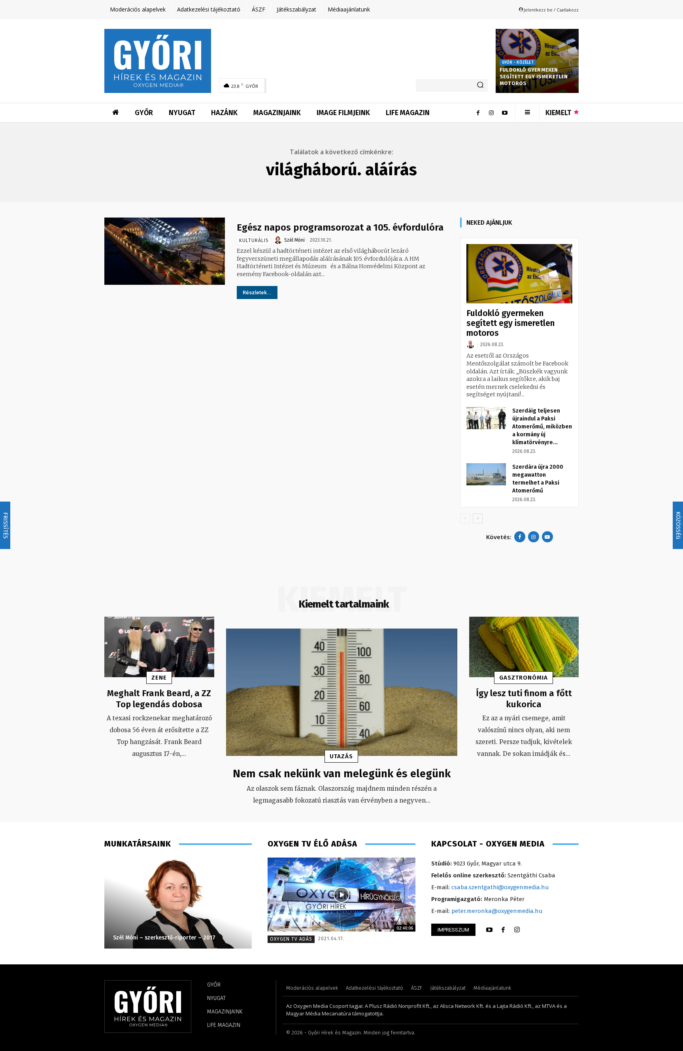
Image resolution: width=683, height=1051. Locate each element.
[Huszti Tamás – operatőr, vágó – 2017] (177, 903)
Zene (159, 677)
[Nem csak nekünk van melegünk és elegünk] (341, 692)
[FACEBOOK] (503, 930)
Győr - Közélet (518, 62)
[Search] (480, 85)
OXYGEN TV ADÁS (291, 939)
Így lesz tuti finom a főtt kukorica (524, 699)
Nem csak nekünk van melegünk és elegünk (342, 773)
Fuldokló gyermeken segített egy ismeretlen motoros (534, 76)
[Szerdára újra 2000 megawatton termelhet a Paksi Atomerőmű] (486, 474)
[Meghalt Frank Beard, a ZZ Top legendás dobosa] (159, 647)
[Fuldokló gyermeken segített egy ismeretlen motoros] (519, 274)
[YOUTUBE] (489, 930)
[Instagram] (491, 112)
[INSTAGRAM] (517, 930)
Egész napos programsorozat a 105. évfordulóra (340, 227)
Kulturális (254, 240)
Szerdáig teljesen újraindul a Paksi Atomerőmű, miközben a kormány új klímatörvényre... (542, 426)
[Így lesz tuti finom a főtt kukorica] (524, 647)
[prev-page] (465, 518)
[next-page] (478, 518)
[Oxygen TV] (341, 895)
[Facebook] (478, 112)
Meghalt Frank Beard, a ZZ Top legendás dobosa (159, 699)
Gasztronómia (523, 677)
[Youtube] (504, 112)
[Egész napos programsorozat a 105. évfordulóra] (164, 251)
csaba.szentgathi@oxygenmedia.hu (500, 887)
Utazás (341, 756)
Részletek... (257, 292)
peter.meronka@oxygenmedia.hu (497, 911)
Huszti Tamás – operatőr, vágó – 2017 (162, 937)
